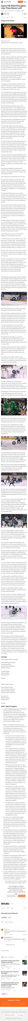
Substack (8, 1018)
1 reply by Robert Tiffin (10, 944)
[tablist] (6, 917)
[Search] (25, 957)
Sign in (25, 1)
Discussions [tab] (11, 957)
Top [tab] (2, 957)
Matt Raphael (7, 937)
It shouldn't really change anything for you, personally (10, 964)
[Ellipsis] (26, 929)
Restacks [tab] (10, 917)
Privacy (13, 1011)
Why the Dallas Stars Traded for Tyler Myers (9, 972)
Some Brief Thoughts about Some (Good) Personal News (10, 961)
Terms (16, 1011)
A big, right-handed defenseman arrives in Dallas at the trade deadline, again (10, 975)
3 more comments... (5, 950)
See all (3, 993)
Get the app (20, 1015)
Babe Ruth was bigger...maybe (8, 987)
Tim (5, 929)
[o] (14, 298)
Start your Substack (10, 1015)
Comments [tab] (4, 917)
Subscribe (20, 1)
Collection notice (22, 1011)
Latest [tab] (6, 957)
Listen (25, 13)
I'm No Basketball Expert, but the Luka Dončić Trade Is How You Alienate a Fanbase (10, 984)
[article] (14, 964)
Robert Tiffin (7, 13)
